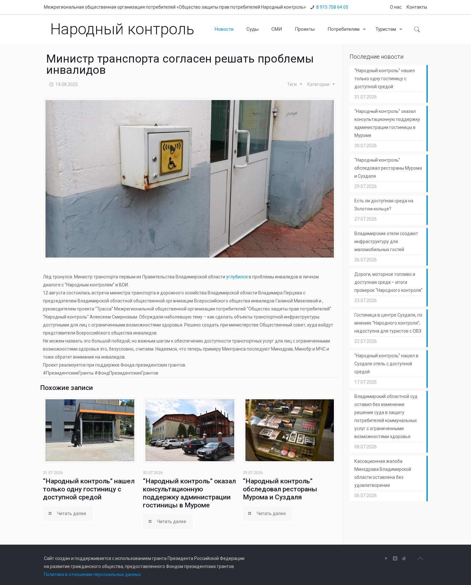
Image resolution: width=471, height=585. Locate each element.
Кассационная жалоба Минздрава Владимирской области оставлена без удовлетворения (382, 473)
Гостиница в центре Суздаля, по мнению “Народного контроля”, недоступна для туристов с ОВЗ (388, 323)
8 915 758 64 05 (332, 7)
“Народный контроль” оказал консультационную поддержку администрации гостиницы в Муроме (189, 493)
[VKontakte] (395, 558)
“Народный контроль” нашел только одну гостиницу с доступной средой (89, 489)
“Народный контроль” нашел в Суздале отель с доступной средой (386, 363)
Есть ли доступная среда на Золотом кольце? (383, 204)
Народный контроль (122, 29)
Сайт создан (57, 558)
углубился (237, 276)
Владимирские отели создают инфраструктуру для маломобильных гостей (386, 241)
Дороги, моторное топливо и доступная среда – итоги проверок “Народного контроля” (388, 282)
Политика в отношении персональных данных (92, 574)
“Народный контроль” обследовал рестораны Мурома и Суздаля (280, 489)
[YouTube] (386, 558)
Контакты (417, 7)
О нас (395, 7)
